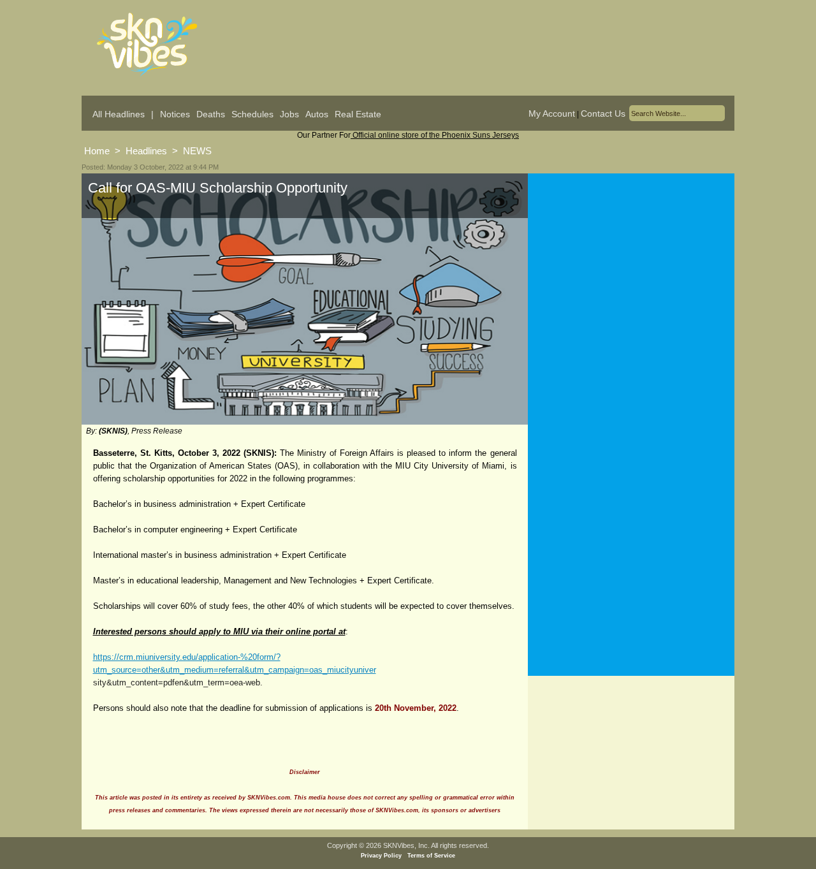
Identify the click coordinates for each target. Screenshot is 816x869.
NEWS (197, 150)
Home (97, 150)
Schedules (252, 114)
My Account (551, 113)
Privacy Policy (381, 855)
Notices (175, 114)
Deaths (210, 114)
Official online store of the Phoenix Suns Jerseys (435, 135)
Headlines (146, 150)
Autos (316, 114)
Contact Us (603, 113)
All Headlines (118, 114)
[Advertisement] (631, 299)
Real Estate (358, 114)
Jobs (289, 114)
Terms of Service (431, 855)
